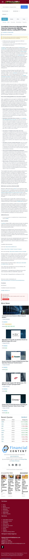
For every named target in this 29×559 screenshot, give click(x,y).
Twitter (8, 249)
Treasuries (24, 22)
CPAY (6, 412)
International (18, 22)
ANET (6, 326)
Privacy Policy (24, 459)
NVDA (11, 326)
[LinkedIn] (16, 465)
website (7, 218)
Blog (5, 249)
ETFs (18, 19)
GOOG (2, 430)
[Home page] (12, 2)
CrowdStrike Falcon (21, 55)
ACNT (6, 369)
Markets (4, 19)
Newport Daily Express (10, 553)
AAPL (2, 424)
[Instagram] (19, 465)
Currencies (13, 22)
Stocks (11, 19)
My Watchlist (15, 11)
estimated (15, 72)
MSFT (2, 434)
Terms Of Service (15, 461)
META (2, 432)
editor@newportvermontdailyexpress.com (15, 543)
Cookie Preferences (20, 554)
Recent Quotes (5, 11)
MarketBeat (5, 345)
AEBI (6, 391)
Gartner (15, 188)
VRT (13, 326)
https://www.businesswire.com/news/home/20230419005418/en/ (12, 280)
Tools (24, 19)
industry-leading (23, 51)
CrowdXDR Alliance (20, 201)
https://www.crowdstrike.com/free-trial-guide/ (18, 251)
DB (8, 412)
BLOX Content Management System (11, 555)
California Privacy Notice (12, 554)
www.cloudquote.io (14, 456)
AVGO (9, 326)
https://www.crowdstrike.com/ (11, 246)
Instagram (20, 249)
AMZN (2, 421)
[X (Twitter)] (9, 465)
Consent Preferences (6, 558)
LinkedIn (11, 249)
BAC (2, 428)
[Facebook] (12, 465)
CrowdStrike (3, 47)
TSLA (2, 441)
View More (23, 417)
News (8, 22)
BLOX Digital (20, 555)
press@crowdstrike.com (5, 290)
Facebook (15, 249)
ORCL (2, 439)
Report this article (5, 299)
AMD (2, 426)
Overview (4, 22)
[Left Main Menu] (2, 2)
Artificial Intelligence (8, 324)
